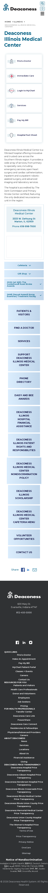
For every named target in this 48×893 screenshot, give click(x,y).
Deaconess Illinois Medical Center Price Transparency (24, 797)
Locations (24, 749)
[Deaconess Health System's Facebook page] (17, 642)
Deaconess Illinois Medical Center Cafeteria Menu (24, 517)
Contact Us (24, 552)
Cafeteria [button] (22, 265)
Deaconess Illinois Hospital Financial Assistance (24, 419)
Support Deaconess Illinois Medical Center (24, 360)
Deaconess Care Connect (24, 724)
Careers (24, 675)
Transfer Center (24, 711)
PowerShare (24, 720)
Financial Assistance (24, 757)
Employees (24, 697)
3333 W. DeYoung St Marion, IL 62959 (24, 220)
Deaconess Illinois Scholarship (24, 495)
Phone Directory (24, 380)
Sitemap (26, 853)
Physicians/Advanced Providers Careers (24, 734)
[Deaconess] (21, 7)
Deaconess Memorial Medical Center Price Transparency (24, 812)
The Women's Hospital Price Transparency (24, 826)
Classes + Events (24, 671)
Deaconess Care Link (24, 716)
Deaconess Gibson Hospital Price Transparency (24, 776)
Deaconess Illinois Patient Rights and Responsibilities (24, 445)
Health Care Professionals (24, 689)
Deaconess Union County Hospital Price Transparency (24, 819)
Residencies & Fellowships (24, 728)
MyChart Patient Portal (24, 667)
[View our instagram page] (30, 642)
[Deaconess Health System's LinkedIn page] (24, 642)
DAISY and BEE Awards (24, 397)
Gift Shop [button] (22, 274)
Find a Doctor (24, 327)
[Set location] (42, 9)
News (24, 741)
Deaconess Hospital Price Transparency (24, 769)
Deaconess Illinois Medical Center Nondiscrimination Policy (24, 470)
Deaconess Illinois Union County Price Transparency (24, 805)
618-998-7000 (28, 226)
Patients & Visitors (24, 313)
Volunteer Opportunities (24, 537)
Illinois (18, 22)
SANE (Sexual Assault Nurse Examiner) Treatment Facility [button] (21, 295)
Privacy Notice (26, 842)
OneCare (26, 847)
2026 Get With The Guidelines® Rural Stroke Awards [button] (19, 284)
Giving (24, 761)
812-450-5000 (24, 612)
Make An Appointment (24, 659)
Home (8, 22)
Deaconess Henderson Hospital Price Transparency (24, 783)
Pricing (24, 706)
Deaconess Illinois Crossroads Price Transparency (24, 790)
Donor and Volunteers (24, 693)
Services (24, 341)
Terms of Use (26, 830)
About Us (24, 753)
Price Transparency (26, 836)
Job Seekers (24, 701)
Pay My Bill (24, 663)
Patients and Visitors (24, 685)
